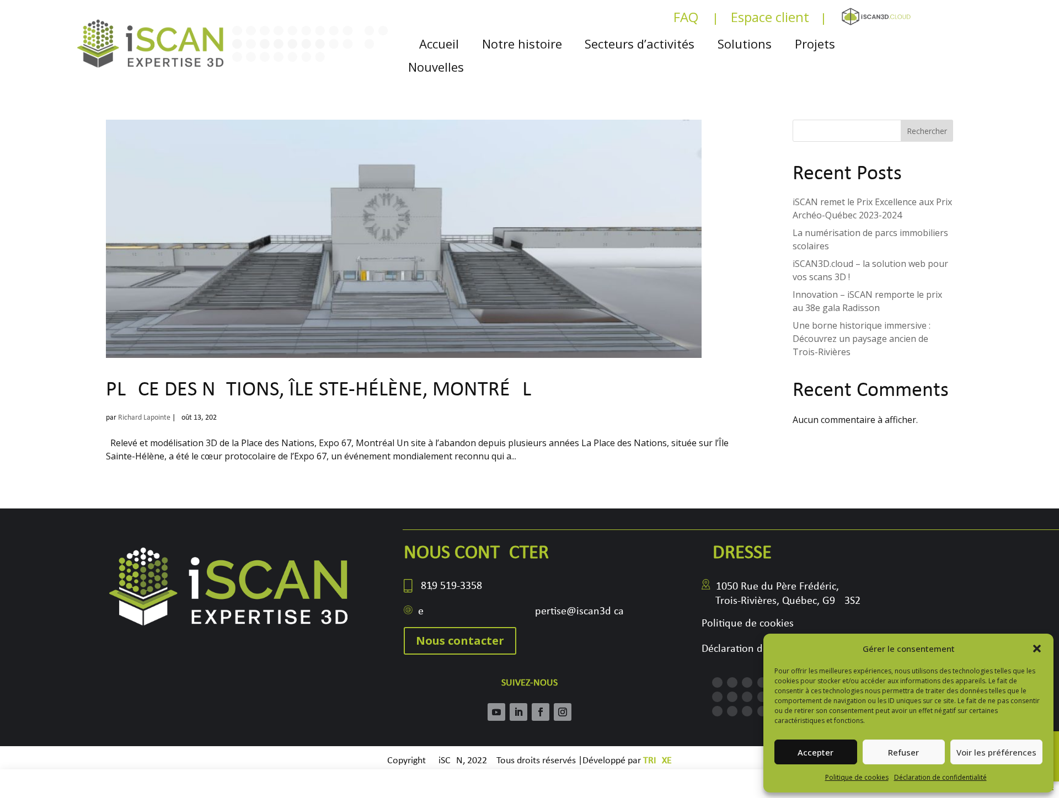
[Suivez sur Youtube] (496, 712)
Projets (815, 44)
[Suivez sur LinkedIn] (518, 712)
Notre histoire (522, 44)
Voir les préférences (996, 752)
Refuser (903, 752)
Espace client (770, 19)
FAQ (685, 19)
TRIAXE (657, 761)
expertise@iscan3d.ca (521, 611)
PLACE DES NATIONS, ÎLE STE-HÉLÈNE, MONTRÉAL (318, 390)
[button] (1036, 648)
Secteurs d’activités (639, 44)
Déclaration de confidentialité (940, 777)
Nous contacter (460, 640)
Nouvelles (436, 67)
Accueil (439, 44)
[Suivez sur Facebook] (540, 712)
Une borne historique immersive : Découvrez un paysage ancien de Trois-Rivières (861, 338)
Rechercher (927, 131)
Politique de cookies (857, 777)
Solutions (745, 44)
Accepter (815, 752)
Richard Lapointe (144, 418)
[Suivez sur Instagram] (562, 712)
